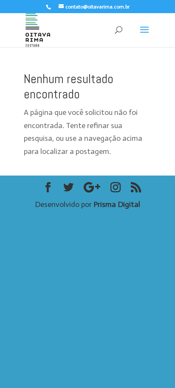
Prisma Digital (116, 204)
